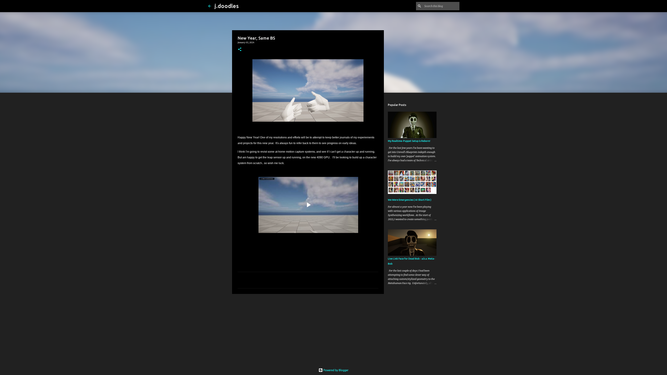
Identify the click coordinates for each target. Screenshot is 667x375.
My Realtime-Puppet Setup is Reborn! (409, 141)
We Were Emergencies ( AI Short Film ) (409, 199)
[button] (240, 49)
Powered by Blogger (335, 370)
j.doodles (227, 6)
